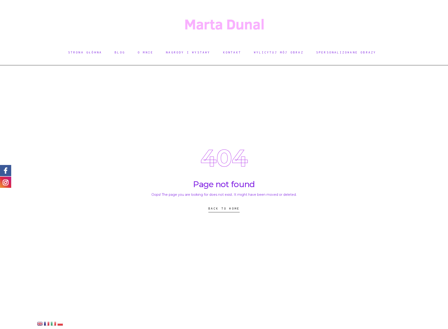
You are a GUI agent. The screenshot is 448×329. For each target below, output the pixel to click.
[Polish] (60, 323)
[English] (40, 323)
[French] (46, 323)
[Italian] (53, 323)
